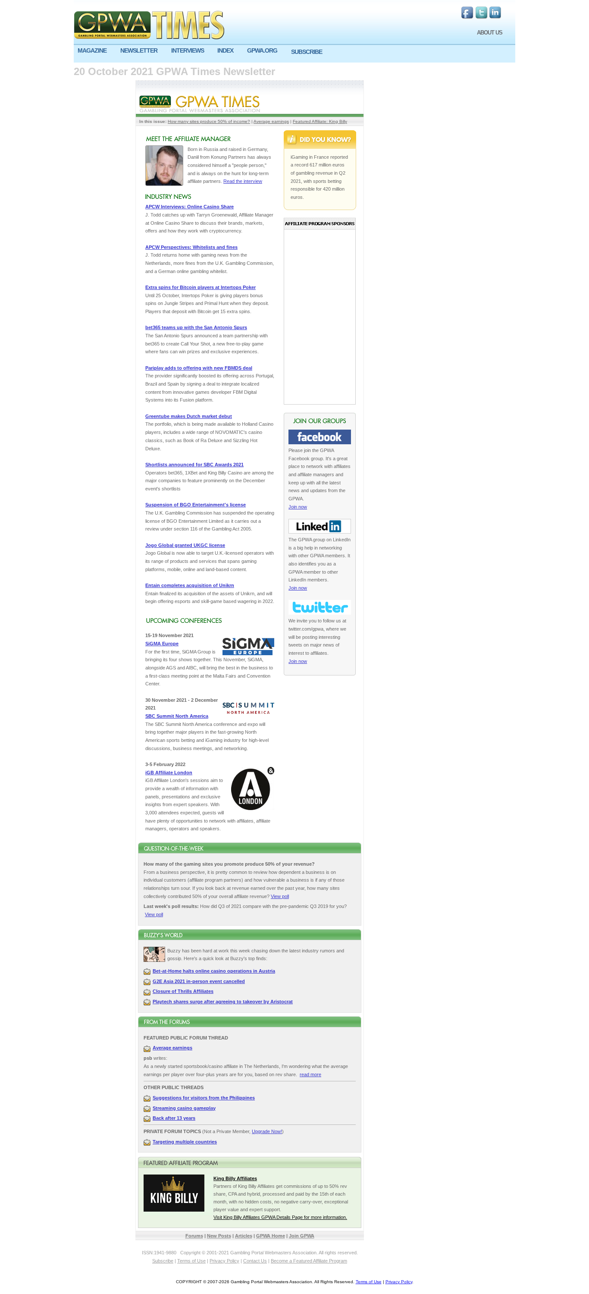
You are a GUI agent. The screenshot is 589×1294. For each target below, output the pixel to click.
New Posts (219, 1235)
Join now (297, 506)
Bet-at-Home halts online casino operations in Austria (214, 971)
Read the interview (242, 181)
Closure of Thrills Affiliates (183, 991)
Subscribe (162, 1260)
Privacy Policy (224, 1260)
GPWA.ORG (262, 50)
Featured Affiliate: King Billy (320, 121)
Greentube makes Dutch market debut (188, 416)
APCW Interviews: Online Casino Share (189, 206)
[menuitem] (95, 50)
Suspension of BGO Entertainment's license (195, 504)
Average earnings (271, 121)
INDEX (225, 50)
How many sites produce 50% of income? (209, 121)
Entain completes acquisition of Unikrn (189, 585)
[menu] (294, 54)
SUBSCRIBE (306, 51)
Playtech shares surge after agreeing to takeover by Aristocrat (223, 1001)
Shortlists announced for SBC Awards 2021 (194, 464)
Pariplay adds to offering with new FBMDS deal (198, 368)
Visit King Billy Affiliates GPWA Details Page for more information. (280, 1217)
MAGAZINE (92, 50)
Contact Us (255, 1260)
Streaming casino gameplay (184, 1108)
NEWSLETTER (138, 50)
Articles (243, 1235)
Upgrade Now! (267, 1131)
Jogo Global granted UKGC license (185, 545)
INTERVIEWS (187, 50)
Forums (194, 1235)
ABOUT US (489, 32)
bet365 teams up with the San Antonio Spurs (196, 327)
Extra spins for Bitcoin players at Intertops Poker (200, 287)
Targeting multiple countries (185, 1141)
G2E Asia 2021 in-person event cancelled (199, 981)
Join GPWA (301, 1235)
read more (310, 1074)
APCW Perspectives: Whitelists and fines (191, 247)
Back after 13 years (174, 1118)
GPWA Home (270, 1235)
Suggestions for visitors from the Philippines (204, 1097)
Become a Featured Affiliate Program (309, 1260)
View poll (280, 896)
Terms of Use (191, 1260)
